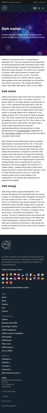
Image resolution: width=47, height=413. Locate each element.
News (4, 301)
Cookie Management (9, 406)
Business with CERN (9, 323)
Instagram (6, 359)
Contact (5, 311)
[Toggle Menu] (35, 8)
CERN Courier (7, 347)
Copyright (5, 396)
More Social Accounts (10, 373)
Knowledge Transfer (9, 326)
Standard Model (24, 131)
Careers (5, 319)
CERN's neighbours (9, 330)
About (4, 297)
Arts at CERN (7, 351)
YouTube (5, 366)
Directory (42, 2)
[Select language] (43, 8)
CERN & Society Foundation (12, 333)
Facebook (6, 369)
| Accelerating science (11, 2)
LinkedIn (5, 362)
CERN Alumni (7, 340)
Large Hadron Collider (13, 133)
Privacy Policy (6, 401)
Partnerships (6, 337)
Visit (3, 308)
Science (5, 304)
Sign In (35, 2)
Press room (6, 344)
